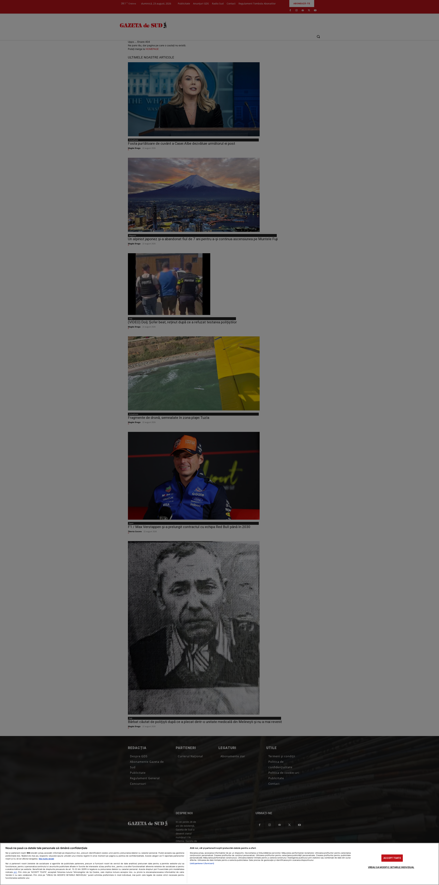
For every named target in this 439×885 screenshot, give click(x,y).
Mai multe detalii (46, 859)
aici (15, 872)
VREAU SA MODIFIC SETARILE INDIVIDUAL (391, 867)
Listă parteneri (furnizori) (202, 863)
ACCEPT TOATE (392, 858)
